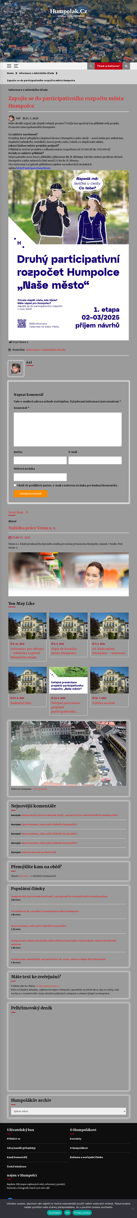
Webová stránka (24, 468)
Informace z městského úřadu (28, 89)
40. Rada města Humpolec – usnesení (108, 651)
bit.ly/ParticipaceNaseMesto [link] (33, 168)
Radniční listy (20, 703)
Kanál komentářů (17, 1157)
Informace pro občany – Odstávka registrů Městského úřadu (27, 653)
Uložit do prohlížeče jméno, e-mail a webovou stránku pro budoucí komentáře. (67, 485)
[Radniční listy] (27, 680)
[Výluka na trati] (109, 680)
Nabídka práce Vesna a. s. (32, 528)
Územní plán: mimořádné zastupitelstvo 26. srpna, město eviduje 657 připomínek (58, 959)
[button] (91, 66)
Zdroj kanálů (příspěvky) (21, 1148)
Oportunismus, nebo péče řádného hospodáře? (49, 824)
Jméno (18, 452)
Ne (67, 1212)
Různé (12, 521)
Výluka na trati (103, 703)
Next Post (15, 512)
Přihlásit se (13, 1138)
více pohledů (40, 788)
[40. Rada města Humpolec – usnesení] (109, 626)
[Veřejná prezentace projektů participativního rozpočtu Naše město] (68, 680)
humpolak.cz (68, 11)
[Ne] (132, 1208)
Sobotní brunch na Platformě (39, 852)
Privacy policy (82, 1212)
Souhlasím (54, 1212)
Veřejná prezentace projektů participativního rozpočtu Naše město (66, 707)
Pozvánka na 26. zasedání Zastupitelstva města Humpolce (45, 911)
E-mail (72, 452)
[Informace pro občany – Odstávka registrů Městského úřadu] (27, 626)
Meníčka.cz (25, 875)
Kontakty (75, 1138)
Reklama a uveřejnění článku (86, 1157)
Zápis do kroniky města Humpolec (64, 651)
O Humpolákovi (79, 1148)
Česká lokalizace (16, 1166)
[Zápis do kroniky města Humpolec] (68, 626)
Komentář (21, 408)
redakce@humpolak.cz (48, 985)
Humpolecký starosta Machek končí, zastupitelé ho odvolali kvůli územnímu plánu (70, 815)
